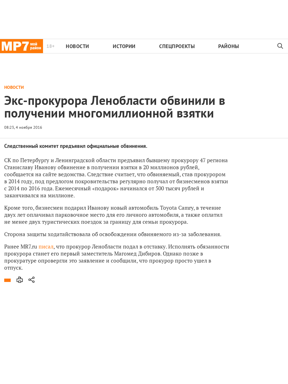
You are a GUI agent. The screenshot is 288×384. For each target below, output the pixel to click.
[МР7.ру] (21, 46)
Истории (124, 46)
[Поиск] (280, 46)
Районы (228, 46)
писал (46, 246)
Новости (77, 46)
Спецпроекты (177, 46)
